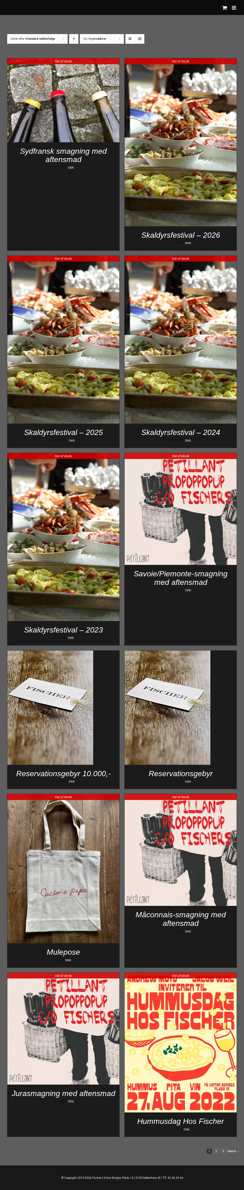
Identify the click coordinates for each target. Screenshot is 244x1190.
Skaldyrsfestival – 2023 (63, 630)
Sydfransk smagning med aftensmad (63, 155)
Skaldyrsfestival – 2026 (180, 235)
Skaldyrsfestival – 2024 (180, 432)
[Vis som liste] (139, 39)
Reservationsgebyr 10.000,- (63, 773)
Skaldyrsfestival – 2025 (63, 432)
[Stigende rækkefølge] (73, 39)
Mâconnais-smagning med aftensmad (181, 919)
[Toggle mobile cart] (224, 7)
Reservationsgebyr (181, 773)
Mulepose (63, 952)
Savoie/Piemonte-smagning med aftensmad (181, 578)
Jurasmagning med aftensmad (63, 1093)
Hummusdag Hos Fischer (180, 1121)
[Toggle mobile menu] (234, 7)
